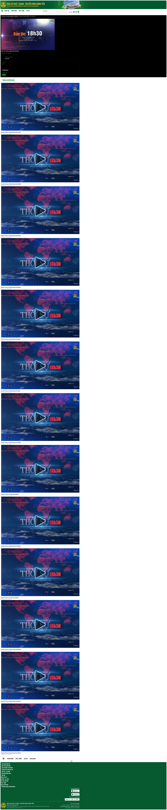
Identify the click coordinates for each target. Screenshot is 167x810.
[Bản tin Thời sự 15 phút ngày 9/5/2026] (40, 314)
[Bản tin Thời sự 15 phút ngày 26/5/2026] (40, 159)
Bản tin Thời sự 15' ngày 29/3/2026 (9, 597)
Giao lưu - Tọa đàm (6, 771)
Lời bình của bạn (8, 57)
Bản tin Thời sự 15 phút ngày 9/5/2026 (10, 339)
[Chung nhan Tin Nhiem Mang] (8, 786)
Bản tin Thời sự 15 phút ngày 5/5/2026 (10, 391)
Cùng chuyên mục (8, 80)
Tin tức (28, 11)
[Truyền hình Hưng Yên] (3, 807)
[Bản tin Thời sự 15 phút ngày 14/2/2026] (40, 728)
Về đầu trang (76, 760)
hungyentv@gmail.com (65, 806)
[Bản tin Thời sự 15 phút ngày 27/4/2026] (40, 417)
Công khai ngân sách (6, 773)
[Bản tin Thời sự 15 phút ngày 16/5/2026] (40, 262)
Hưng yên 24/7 (4, 777)
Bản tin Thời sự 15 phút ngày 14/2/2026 (11, 753)
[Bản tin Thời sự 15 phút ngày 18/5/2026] (40, 210)
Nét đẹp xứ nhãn (4, 781)
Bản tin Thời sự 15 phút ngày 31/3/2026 (11, 546)
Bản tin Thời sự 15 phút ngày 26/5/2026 (11, 184)
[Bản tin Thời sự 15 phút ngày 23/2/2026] (40, 624)
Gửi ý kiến (7, 58)
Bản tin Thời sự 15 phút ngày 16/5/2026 (11, 287)
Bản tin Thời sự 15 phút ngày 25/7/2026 (11, 132)
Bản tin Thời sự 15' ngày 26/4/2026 (10, 494)
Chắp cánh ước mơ (6, 764)
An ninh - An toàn (5, 779)
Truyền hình (14, 11)
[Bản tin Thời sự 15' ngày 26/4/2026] (40, 469)
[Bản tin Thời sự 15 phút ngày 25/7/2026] (40, 107)
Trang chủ (6, 11)
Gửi (4, 74)
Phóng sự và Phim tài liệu (7, 769)
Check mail (33, 758)
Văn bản (3, 775)
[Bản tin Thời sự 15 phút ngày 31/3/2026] (40, 521)
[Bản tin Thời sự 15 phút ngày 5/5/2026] (40, 365)
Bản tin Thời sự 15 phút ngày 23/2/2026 (11, 649)
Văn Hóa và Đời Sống (6, 765)
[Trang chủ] (3, 758)
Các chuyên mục (4, 784)
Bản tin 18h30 (15, 16)
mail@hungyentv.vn (75, 806)
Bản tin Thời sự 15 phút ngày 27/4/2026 (11, 442)
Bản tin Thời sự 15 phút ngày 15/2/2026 (11, 701)
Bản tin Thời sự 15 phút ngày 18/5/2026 (11, 235)
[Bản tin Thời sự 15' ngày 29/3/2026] (40, 572)
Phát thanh (21, 11)
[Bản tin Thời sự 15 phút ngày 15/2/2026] (40, 676)
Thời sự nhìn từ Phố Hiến (7, 767)
